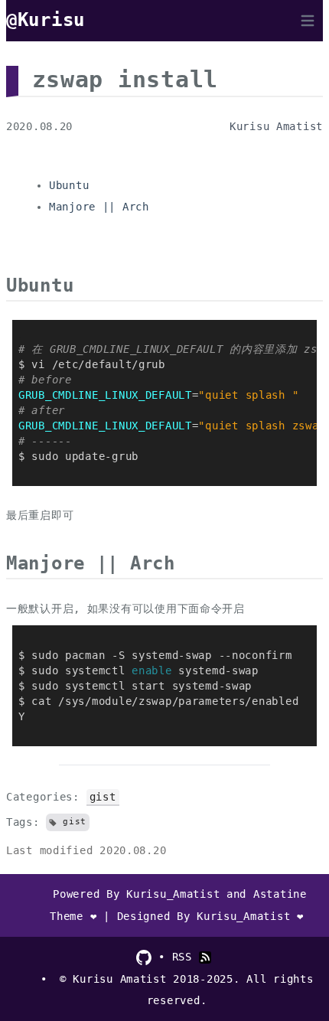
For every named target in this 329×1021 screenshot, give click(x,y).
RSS (185, 957)
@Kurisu (45, 20)
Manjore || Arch (99, 207)
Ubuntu (69, 185)
